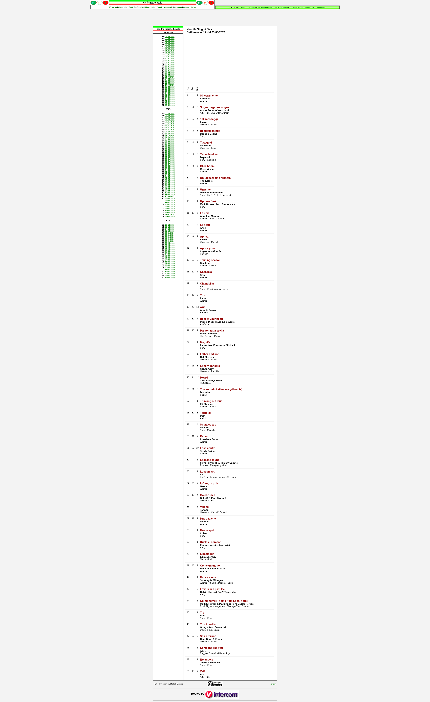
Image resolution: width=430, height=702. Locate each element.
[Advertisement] (215, 17)
